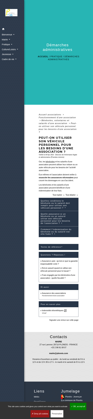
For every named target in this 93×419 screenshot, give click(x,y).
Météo (36, 397)
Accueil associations (50, 115)
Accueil (43, 57)
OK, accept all (79, 406)
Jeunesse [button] (7, 54)
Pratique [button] (6, 44)
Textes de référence (51, 247)
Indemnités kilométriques (54, 310)
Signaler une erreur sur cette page (63, 320)
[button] (12, 29)
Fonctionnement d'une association (57, 118)
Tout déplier (72, 195)
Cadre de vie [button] (8, 59)
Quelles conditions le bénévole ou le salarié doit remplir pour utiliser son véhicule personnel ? (55, 204)
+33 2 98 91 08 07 (58, 347)
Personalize (57, 414)
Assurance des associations (54, 293)
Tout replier (59, 195)
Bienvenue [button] (7, 34)
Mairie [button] (5, 39)
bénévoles (50, 162)
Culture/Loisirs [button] (9, 49)
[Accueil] (12, 13)
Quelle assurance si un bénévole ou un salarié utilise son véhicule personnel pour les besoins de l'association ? (55, 218)
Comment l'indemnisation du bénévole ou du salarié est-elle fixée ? (56, 231)
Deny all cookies (40, 414)
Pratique (56, 57)
